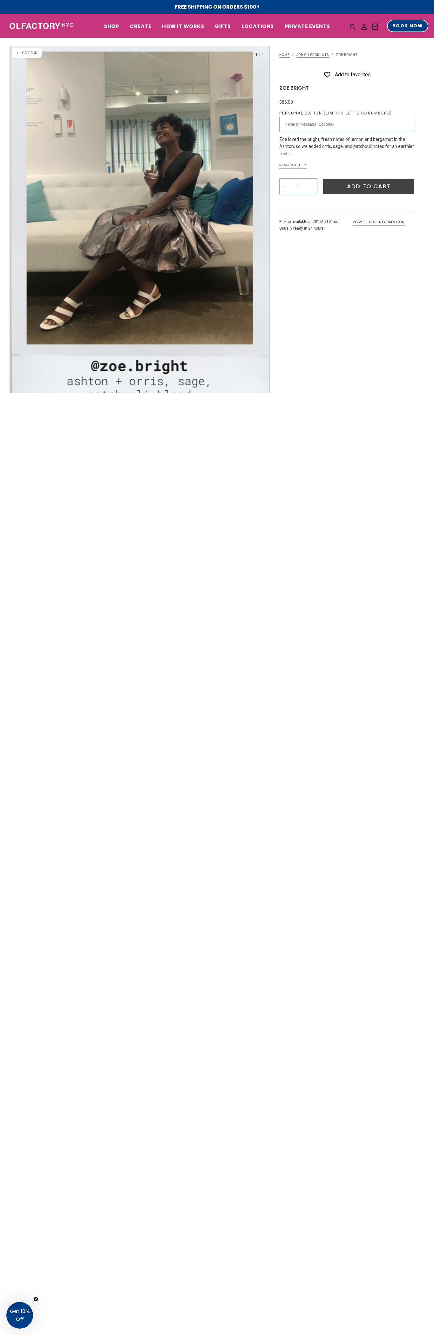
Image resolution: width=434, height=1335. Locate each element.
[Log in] (364, 26)
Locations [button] (257, 26)
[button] (353, 26)
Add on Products (312, 55)
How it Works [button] (183, 26)
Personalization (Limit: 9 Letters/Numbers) (335, 113)
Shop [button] (111, 26)
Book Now (407, 26)
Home (284, 55)
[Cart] (375, 27)
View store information (379, 221)
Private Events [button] (307, 26)
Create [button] (140, 26)
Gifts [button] (223, 26)
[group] (140, 219)
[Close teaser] (35, 1299)
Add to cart (368, 186)
